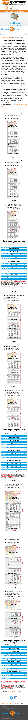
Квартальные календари (15, 21)
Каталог (12, 11)
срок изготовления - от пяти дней (15, 25)
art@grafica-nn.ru (9, 718)
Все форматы (15, 23)
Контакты (21, 11)
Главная (6, 11)
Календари (8, 37)
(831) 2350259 (4, 717)
